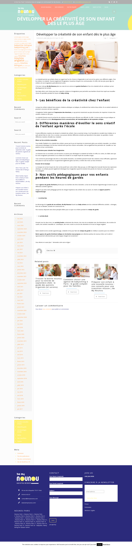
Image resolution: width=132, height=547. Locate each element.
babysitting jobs (21, 84)
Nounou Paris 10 (20, 520)
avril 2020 (20, 327)
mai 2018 (20, 392)
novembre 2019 (21, 341)
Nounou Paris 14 (30, 521)
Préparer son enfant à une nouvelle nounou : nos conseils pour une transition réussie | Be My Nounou (103, 286)
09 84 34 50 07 (67, 2)
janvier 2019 (20, 365)
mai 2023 (20, 252)
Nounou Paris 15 (41, 521)
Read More (106, 544)
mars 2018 (20, 399)
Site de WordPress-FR (23, 462)
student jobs (24, 67)
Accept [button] (99, 544)
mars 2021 (20, 300)
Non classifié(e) (21, 96)
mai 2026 (20, 218)
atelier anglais (28, 43)
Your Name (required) (56, 476)
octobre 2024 (21, 235)
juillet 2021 (20, 290)
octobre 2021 (21, 280)
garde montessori (18, 51)
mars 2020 (20, 331)
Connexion (20, 453)
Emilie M (48, 38)
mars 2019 (20, 358)
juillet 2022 (20, 259)
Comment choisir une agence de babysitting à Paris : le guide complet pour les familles (76, 282)
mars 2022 (20, 266)
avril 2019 (20, 354)
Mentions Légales (90, 510)
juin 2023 (20, 249)
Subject (51, 490)
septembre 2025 (22, 229)
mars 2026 (20, 225)
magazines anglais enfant (20, 53)
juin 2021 (20, 293)
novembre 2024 (21, 232)
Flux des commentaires (24, 459)
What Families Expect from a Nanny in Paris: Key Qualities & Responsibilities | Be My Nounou (23, 179)
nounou (22, 55)
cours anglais (21, 49)
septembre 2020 (22, 317)
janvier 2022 (20, 269)
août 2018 (20, 382)
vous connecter (47, 309)
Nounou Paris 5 (30, 516)
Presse (87, 504)
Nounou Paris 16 (20, 523)
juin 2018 (20, 388)
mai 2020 (20, 324)
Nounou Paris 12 (42, 520)
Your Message (54, 497)
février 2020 (20, 334)
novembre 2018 (21, 371)
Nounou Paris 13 (19, 521)
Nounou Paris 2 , (29, 514)
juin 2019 (20, 348)
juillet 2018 (20, 385)
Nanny (19, 92)
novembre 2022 (21, 256)
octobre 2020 (21, 314)
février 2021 (20, 303)
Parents (19, 99)
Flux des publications (23, 456)
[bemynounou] (26, 11)
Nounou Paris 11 (31, 520)
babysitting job (21, 47)
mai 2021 (20, 297)
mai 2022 (20, 263)
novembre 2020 (21, 310)
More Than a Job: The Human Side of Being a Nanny (22, 169)
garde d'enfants (28, 49)
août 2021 (20, 286)
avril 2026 (20, 222)
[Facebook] (112, 2)
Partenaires (88, 507)
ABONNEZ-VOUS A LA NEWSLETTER (98, 486)
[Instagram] (117, 2)
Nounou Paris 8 (29, 518)
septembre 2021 (22, 283)
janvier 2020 (20, 337)
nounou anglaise (19, 59)
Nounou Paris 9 (39, 518)
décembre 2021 (21, 273)
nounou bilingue (21, 64)
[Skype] (109, 2)
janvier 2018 (20, 405)
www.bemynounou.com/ (29, 503)
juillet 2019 (20, 344)
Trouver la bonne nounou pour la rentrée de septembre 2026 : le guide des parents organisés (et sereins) (49, 282)
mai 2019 (20, 351)
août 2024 (20, 239)
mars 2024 (20, 246)
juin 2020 (20, 320)
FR (114, 11)
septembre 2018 (22, 378)
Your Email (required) (56, 483)
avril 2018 (20, 395)
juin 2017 (20, 409)
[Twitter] (114, 2)
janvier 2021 (20, 307)
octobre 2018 (21, 375)
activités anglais (17, 37)
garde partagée (26, 51)
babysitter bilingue (23, 45)
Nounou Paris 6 (40, 516)
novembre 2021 (21, 276)
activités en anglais (22, 39)
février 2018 (20, 402)
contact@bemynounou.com (83, 2)
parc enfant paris (26, 65)
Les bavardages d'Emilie (21, 88)
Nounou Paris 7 (19, 518)
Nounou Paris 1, (19, 514)
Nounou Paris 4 (20, 516)
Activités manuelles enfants (22, 80)
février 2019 (20, 361)
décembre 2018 (21, 368)
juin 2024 (20, 242)
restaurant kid (17, 67)
